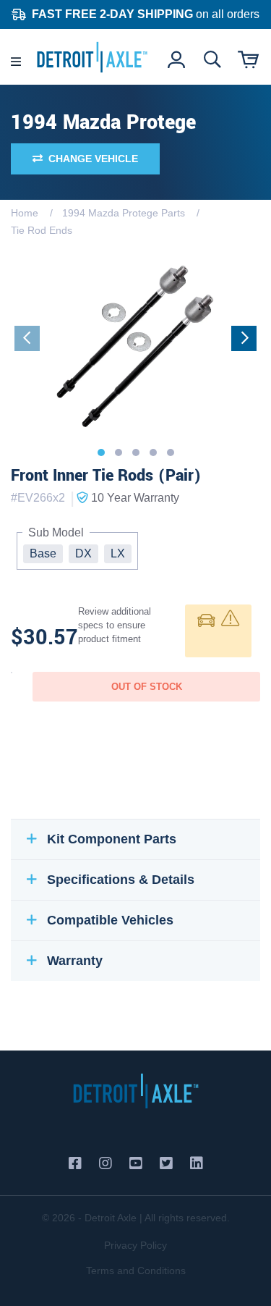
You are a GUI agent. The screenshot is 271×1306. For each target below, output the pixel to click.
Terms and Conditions (136, 1270)
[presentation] (27, 338)
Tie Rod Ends (41, 230)
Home (24, 213)
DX (83, 553)
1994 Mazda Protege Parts (123, 213)
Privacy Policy (135, 1245)
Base (43, 553)
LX (118, 553)
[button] (101, 452)
